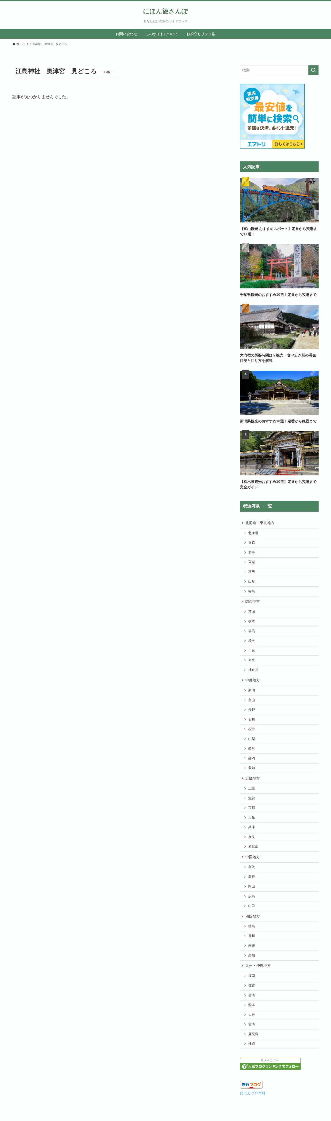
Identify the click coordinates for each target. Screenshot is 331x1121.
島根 (251, 877)
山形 (251, 581)
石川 (251, 719)
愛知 (251, 768)
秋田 (251, 572)
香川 (251, 936)
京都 (251, 808)
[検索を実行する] (313, 70)
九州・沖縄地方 (258, 965)
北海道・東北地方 (259, 523)
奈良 (251, 837)
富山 (251, 700)
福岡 (251, 976)
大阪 (251, 817)
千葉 (251, 650)
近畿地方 (252, 778)
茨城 (251, 612)
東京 (251, 660)
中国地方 (252, 857)
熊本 (251, 1005)
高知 (251, 955)
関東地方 (252, 601)
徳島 (251, 926)
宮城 (251, 562)
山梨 (251, 739)
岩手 (251, 552)
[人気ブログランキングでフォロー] (270, 1068)
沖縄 (251, 1043)
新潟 (251, 690)
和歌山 (253, 846)
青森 (251, 542)
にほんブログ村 (252, 1093)
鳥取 (251, 867)
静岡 (251, 758)
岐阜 (251, 748)
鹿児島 (253, 1034)
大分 (251, 1015)
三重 (251, 788)
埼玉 (251, 640)
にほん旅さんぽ (165, 11)
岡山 (251, 886)
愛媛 (251, 945)
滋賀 (251, 798)
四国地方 (252, 916)
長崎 (251, 995)
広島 (251, 896)
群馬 (251, 631)
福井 (251, 729)
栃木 (251, 621)
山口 (251, 906)
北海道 (253, 533)
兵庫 (251, 827)
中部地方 (252, 680)
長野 (251, 710)
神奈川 (253, 670)
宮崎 (251, 1024)
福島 (251, 591)
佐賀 (251, 985)
